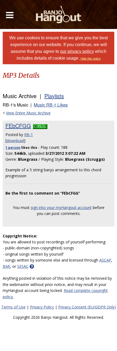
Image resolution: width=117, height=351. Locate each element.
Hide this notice (91, 58)
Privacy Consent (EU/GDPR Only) (87, 307)
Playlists (54, 96)
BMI (6, 266)
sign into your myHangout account (61, 207)
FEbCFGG (18, 126)
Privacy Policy (42, 307)
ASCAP (105, 260)
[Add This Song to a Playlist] (40, 126)
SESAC (23, 266)
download (15, 140)
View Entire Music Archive (28, 112)
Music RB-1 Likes (51, 105)
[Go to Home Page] (58, 14)
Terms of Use (13, 307)
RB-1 (28, 134)
